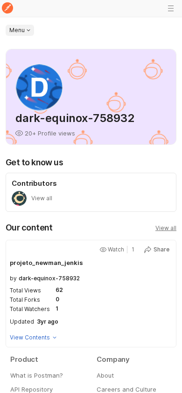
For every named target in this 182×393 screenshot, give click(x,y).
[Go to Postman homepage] (7, 8)
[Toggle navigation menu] (170, 8)
